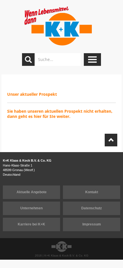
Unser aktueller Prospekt (32, 94)
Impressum (91, 224)
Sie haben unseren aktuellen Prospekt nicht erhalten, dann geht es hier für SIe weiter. (59, 113)
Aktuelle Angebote (32, 192)
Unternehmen (31, 208)
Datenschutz (91, 208)
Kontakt (91, 192)
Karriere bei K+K (31, 224)
